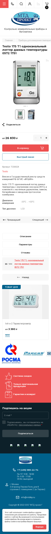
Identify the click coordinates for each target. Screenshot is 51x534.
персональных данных (30, 425)
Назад (25, 277)
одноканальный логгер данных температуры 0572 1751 (29, 263)
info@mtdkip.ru (28, 497)
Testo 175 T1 (20, 260)
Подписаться (25, 433)
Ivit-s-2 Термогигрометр (18, 323)
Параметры (25, 244)
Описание (25, 236)
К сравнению (47, 60)
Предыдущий (13, 220)
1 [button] (24, 106)
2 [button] (27, 106)
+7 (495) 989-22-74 (27, 470)
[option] (25, 82)
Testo (5, 171)
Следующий (38, 220)
